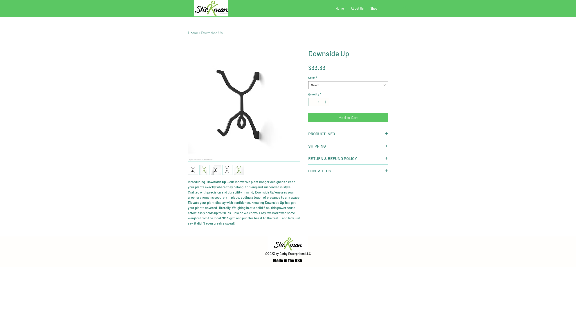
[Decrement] (311, 102)
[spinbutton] (318, 102)
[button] (407, 9)
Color (312, 77)
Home (193, 33)
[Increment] (325, 102)
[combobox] (348, 85)
